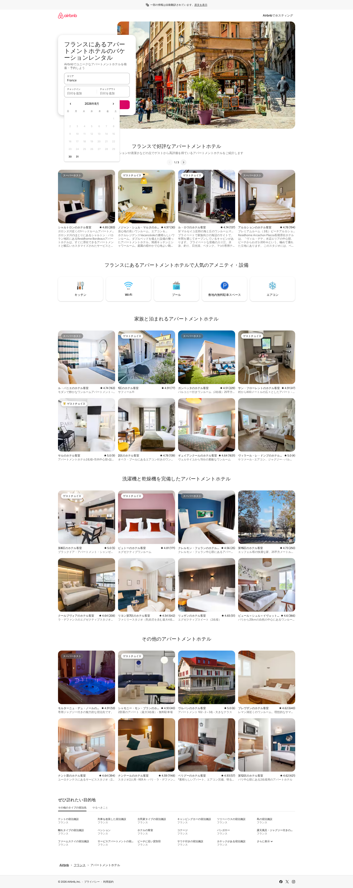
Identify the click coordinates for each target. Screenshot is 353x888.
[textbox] (80, 93)
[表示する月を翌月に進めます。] (113, 104)
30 (70, 156)
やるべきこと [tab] (100, 807)
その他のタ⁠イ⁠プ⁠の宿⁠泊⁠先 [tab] (72, 807)
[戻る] (170, 162)
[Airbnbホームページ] (67, 15)
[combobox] (97, 80)
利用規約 (108, 881)
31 (77, 156)
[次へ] (183, 162)
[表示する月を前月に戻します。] (70, 104)
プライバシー (92, 881)
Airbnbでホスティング (278, 15)
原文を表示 (200, 4)
